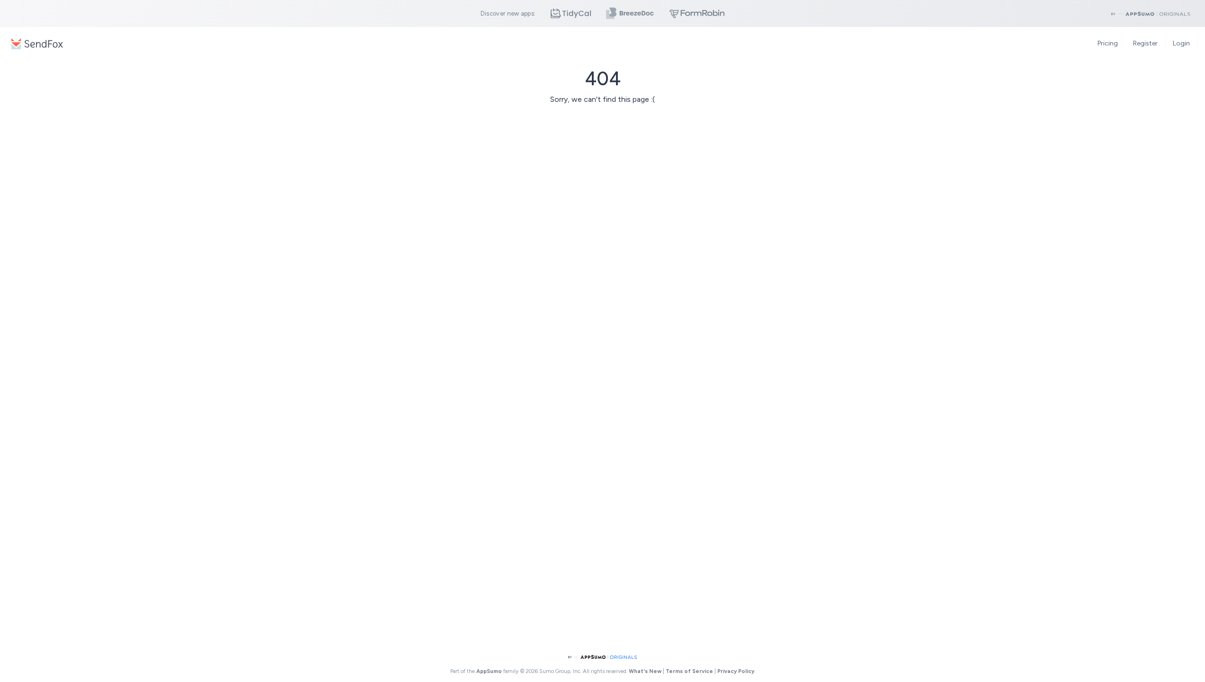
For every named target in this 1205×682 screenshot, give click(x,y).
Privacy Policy (735, 671)
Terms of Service (689, 671)
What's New (645, 671)
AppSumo (489, 671)
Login (1181, 43)
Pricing (1108, 43)
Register (1145, 43)
